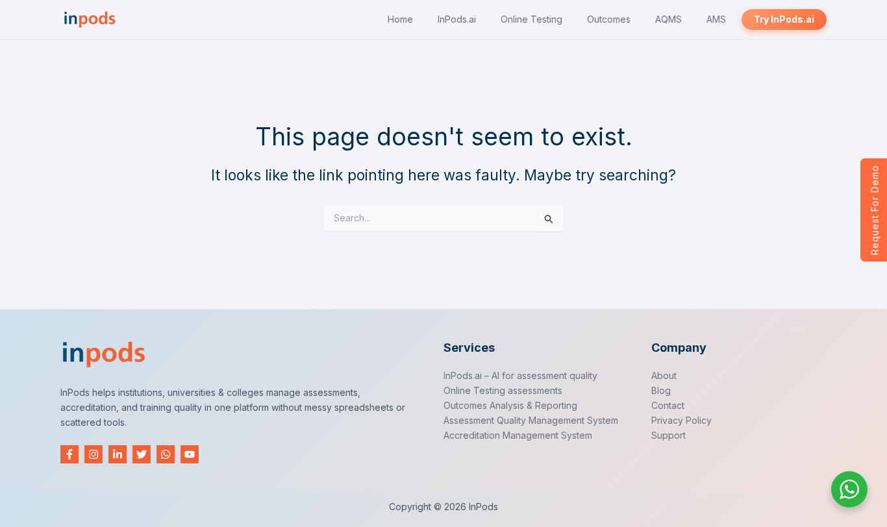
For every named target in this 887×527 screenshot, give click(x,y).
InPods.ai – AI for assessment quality (520, 375)
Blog (661, 390)
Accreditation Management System (517, 435)
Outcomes (609, 19)
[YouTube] (190, 454)
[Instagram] (93, 454)
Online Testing (531, 19)
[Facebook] (69, 454)
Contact (667, 405)
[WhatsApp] (165, 454)
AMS (716, 19)
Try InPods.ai (784, 19)
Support (668, 435)
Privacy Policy (681, 420)
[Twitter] (141, 454)
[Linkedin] (117, 454)
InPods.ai (457, 19)
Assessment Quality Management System (530, 420)
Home (400, 19)
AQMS (668, 19)
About (664, 375)
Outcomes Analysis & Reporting (510, 405)
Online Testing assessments (502, 390)
